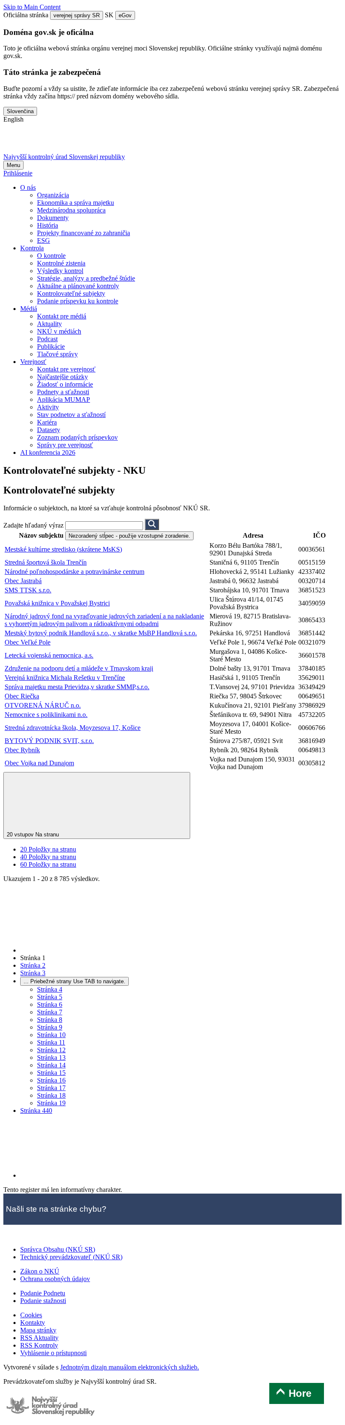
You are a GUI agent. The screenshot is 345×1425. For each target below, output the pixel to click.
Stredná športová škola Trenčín (46, 562)
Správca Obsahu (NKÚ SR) (57, 1249)
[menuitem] (53, 195)
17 (51, 1087)
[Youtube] (58, 141)
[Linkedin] (79, 141)
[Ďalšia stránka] (83, 1175)
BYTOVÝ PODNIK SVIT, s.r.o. (49, 740)
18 (51, 1095)
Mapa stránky (38, 1330)
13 (51, 1057)
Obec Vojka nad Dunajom (39, 763)
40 (48, 856)
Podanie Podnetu (42, 1293)
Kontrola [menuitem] (32, 248)
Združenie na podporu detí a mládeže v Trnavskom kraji (79, 668)
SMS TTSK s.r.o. (28, 590)
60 (48, 864)
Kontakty (32, 1322)
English (13, 119)
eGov (125, 15)
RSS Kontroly (39, 1345)
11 (51, 1042)
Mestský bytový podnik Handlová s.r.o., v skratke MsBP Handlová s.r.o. (101, 633)
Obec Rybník (22, 750)
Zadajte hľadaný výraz (34, 525)
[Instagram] (101, 141)
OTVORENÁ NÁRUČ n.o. (43, 705)
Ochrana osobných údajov (55, 1278)
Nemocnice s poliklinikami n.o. (46, 714)
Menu (13, 165)
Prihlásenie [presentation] (17, 173)
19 (51, 1103)
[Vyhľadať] (152, 524)
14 (51, 1065)
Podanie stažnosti (43, 1300)
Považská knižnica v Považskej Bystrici (57, 603)
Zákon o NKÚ (39, 1271)
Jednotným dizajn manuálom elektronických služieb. (129, 1367)
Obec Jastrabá (23, 580)
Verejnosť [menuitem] (33, 361)
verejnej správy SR (76, 15)
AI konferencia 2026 (47, 452)
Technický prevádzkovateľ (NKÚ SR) (71, 1256)
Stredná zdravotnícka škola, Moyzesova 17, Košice (73, 727)
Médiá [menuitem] (28, 308)
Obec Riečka (22, 696)
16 (51, 1080)
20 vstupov (33, 834)
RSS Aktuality (39, 1337)
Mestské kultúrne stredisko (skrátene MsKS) (63, 549)
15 (51, 1072)
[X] (13, 141)
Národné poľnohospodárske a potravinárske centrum (74, 571)
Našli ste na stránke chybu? (56, 1209)
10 (51, 1034)
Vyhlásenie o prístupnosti (53, 1352)
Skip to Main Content (32, 7)
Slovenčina (20, 111)
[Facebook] (36, 141)
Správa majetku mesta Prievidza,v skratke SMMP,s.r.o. (77, 686)
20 (48, 849)
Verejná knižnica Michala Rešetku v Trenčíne (65, 677)
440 (36, 1110)
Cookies (31, 1315)
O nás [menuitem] (28, 187)
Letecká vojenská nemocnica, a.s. (49, 655)
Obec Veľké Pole (27, 642)
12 (51, 1049)
